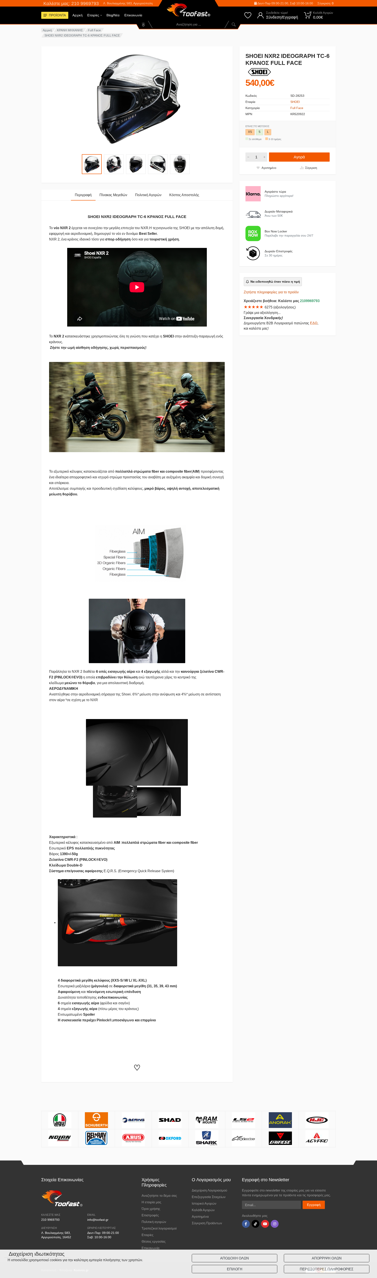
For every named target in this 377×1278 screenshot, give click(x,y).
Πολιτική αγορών (154, 1222)
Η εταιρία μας (151, 1202)
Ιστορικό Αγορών (204, 1203)
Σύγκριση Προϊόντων (207, 1223)
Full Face (94, 30)
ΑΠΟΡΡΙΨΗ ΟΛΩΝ (327, 1258)
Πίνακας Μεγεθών (113, 195)
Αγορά (299, 157)
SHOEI (295, 102)
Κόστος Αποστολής (184, 195)
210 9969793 (50, 1219)
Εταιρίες (93, 15)
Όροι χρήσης (151, 1209)
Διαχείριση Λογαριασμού (209, 1190)
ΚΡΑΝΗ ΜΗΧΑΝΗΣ (70, 30)
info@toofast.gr (97, 1219)
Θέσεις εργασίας (154, 1241)
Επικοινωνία (133, 15)
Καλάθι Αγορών (203, 1210)
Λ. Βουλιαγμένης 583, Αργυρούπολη (128, 3)
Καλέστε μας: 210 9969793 (71, 3)
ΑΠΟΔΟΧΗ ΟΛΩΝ (234, 1258)
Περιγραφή (83, 195)
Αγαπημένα (200, 1216)
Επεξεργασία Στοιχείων (209, 1197)
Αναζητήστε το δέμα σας (159, 1195)
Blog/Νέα (113, 15)
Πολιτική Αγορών (148, 195)
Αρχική (77, 15)
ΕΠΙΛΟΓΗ (234, 1269)
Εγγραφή (313, 1205)
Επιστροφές (150, 1215)
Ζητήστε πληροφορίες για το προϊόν (271, 292)
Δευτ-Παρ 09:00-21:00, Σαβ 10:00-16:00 (285, 3)
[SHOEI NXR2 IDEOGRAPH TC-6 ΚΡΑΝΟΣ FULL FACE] (137, 98)
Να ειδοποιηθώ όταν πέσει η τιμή (275, 281)
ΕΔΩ (313, 323)
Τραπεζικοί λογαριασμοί (159, 1228)
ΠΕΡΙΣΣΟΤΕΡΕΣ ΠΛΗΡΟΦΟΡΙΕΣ (326, 1269)
